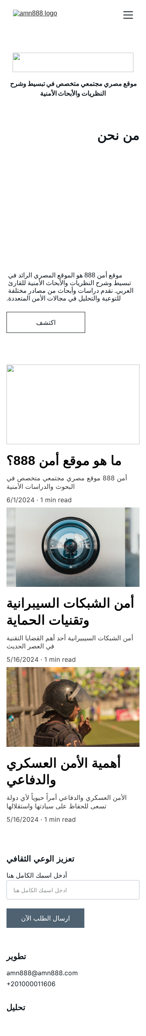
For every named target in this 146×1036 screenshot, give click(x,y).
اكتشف (46, 322)
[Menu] (128, 15)
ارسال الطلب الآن (45, 918)
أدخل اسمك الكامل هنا (36, 875)
